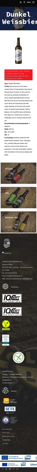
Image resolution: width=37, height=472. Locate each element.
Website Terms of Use (8, 436)
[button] (30, 2)
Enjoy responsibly (7, 429)
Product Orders (7, 371)
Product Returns (7, 383)
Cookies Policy (6, 440)
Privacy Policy (5, 432)
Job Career (5, 443)
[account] (20, 2)
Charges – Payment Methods (12, 374)
